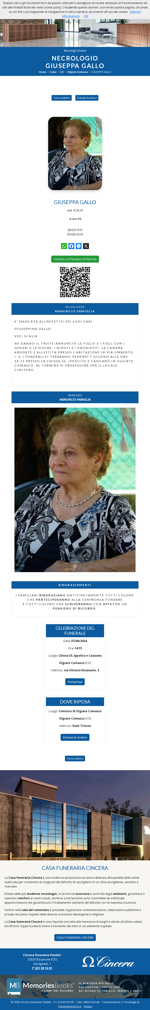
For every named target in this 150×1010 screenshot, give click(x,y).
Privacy (88, 1006)
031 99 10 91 (43, 968)
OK (86, 16)
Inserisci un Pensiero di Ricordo (75, 259)
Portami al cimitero (75, 737)
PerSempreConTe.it (69, 1006)
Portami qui (75, 681)
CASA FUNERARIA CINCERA (75, 938)
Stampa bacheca (87, 98)
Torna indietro (61, 98)
